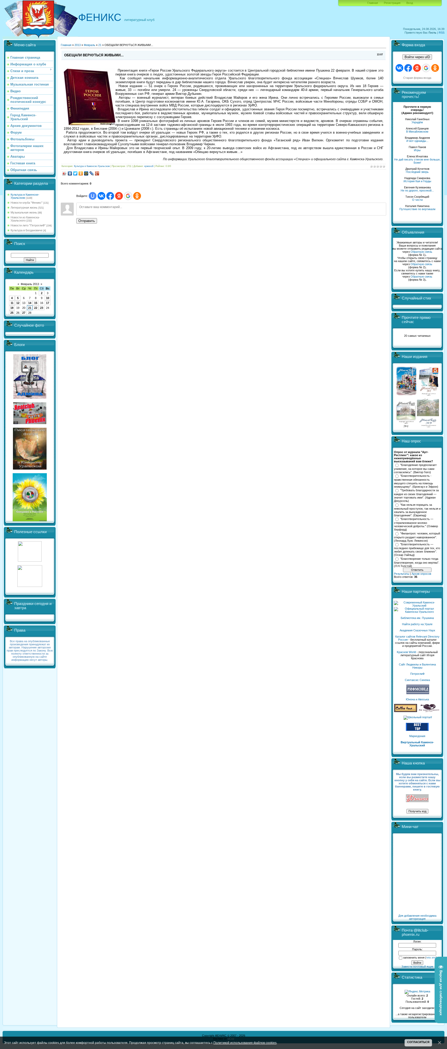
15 (35, 302)
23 (41, 307)
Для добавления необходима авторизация (417, 917)
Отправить (86, 221)
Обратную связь (421, 251)
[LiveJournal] (91, 173)
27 (23, 312)
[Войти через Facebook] (110, 196)
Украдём (417, 122)
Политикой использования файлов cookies (245, 1042)
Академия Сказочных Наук (417, 630)
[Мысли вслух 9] (428, 426)
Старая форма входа (417, 77)
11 (12, 302)
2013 (77, 45)
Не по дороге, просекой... (417, 190)
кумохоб (148, 166)
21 (29, 307)
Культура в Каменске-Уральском (25, 196)
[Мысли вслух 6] (407, 395)
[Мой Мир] (86, 173)
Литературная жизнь (24, 207)
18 (11, 307)
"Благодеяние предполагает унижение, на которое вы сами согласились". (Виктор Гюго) (415, 468)
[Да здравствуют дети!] (429, 711)
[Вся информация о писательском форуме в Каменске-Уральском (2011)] (30, 468)
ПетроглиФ (417, 673)
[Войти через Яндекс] (119, 196)
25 (11, 312)
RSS (441, 32)
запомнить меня (413, 957)
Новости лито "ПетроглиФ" (28, 225)
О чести (417, 199)
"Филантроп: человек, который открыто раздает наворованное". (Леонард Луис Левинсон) (417, 537)
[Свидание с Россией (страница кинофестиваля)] (30, 520)
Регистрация (392, 2)
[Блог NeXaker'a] (29, 397)
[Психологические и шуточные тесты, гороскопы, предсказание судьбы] (30, 560)
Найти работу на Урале (417, 624)
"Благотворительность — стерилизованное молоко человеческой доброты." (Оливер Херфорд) (416, 524)
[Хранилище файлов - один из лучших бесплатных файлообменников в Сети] (29, 585)
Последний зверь (417, 171)
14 (29, 302)
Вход (409, 2)
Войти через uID (417, 57)
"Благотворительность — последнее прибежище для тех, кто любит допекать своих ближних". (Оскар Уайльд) (417, 550)
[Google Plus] (97, 173)
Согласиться (418, 1042)
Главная (372, 2)
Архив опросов (421, 573)
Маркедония (417, 736)
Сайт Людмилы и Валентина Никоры (417, 666)
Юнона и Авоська (417, 699)
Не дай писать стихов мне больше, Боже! (417, 161)
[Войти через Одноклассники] (137, 196)
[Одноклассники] (81, 173)
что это (431, 957)
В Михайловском (417, 131)
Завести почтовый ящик (417, 966)
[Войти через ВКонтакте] (101, 196)
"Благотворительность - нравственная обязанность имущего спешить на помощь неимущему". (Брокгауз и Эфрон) (416, 481)
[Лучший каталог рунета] (417, 729)
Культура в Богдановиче (26, 230)
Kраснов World (406, 652)
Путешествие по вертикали (417, 209)
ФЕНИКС (99, 17)
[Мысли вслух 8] (406, 426)
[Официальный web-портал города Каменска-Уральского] (417, 611)
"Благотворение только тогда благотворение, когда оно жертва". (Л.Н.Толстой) (416, 562)
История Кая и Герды (417, 181)
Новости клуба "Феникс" (26, 202)
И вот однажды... (417, 140)
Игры (417, 150)
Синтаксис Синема (417, 680)
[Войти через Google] (128, 196)
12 (17, 302)
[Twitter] (75, 173)
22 (35, 307)
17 (47, 302)
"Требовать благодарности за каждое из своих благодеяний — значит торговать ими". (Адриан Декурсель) (416, 496)
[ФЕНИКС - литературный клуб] (417, 798)
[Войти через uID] (92, 196)
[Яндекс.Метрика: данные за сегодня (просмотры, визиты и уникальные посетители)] (417, 992)
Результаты (401, 573)
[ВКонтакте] (70, 173)
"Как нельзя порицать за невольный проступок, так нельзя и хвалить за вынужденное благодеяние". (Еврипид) (417, 510)
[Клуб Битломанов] (29, 423)
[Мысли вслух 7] (428, 395)
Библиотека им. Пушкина (417, 617)
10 (47, 298)
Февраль (89, 45)
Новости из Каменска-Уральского (25, 219)
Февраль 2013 (30, 284)
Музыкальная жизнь (24, 212)
